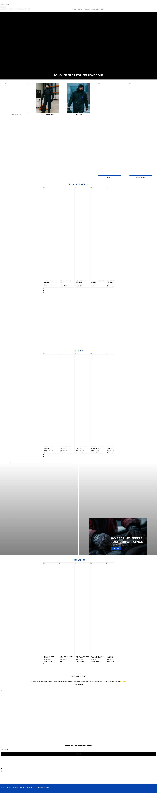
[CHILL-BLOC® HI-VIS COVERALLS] (114, 399)
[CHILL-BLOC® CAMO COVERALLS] (82, 233)
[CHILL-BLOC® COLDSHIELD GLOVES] (98, 233)
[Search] (154, 9)
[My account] (151, 3)
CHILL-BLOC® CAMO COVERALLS (81, 281)
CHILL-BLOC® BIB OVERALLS (48, 281)
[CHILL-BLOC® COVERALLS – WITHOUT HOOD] (98, 399)
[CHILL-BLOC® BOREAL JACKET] (66, 233)
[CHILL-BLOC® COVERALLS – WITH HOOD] (114, 233)
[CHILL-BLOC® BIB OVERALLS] (51, 233)
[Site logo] (11, 9)
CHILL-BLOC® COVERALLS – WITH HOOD (113, 281)
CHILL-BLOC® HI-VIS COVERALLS (112, 447)
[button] (2, 683)
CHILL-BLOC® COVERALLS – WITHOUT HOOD (97, 447)
